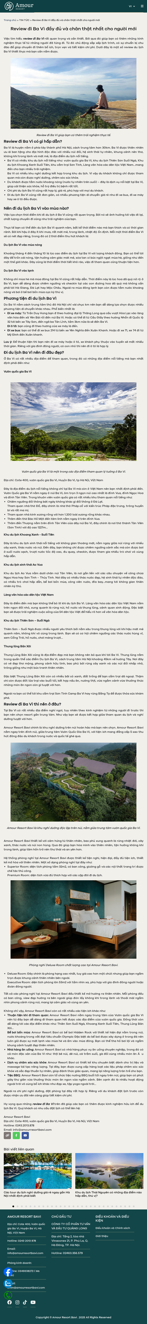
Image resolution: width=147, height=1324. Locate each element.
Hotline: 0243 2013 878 (21, 1240)
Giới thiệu (102, 1236)
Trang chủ (10, 20)
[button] (13, 1206)
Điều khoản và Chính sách (113, 1228)
